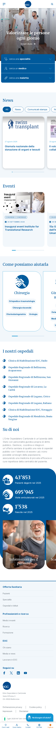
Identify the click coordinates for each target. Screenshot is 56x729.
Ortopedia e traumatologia (22, 301)
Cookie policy (35, 707)
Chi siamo (7, 647)
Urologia (33, 314)
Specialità (7, 599)
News (18, 109)
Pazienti (6, 593)
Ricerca (6, 626)
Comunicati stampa (37, 109)
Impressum (7, 711)
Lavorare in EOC (10, 660)
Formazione (8, 632)
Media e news (9, 653)
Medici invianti (9, 620)
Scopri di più (26, 44)
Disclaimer (23, 711)
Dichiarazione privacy (12, 707)
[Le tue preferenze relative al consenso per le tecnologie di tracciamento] (4, 719)
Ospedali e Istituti (10, 606)
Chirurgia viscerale (22, 308)
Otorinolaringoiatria (16, 314)
